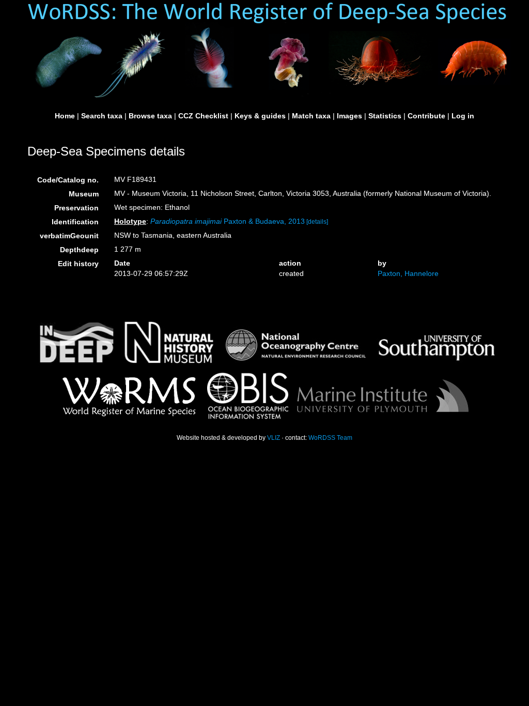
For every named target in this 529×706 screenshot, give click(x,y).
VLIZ (273, 437)
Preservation (76, 208)
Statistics (384, 116)
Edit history (78, 263)
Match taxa (311, 116)
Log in (463, 116)
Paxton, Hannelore (408, 273)
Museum (84, 194)
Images (349, 116)
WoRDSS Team (330, 437)
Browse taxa (150, 116)
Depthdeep (79, 249)
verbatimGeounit (69, 236)
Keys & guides (260, 116)
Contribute (426, 116)
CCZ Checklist (203, 116)
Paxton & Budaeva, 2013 (227, 221)
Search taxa (101, 116)
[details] (317, 221)
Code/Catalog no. (68, 180)
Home (65, 116)
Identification (75, 222)
